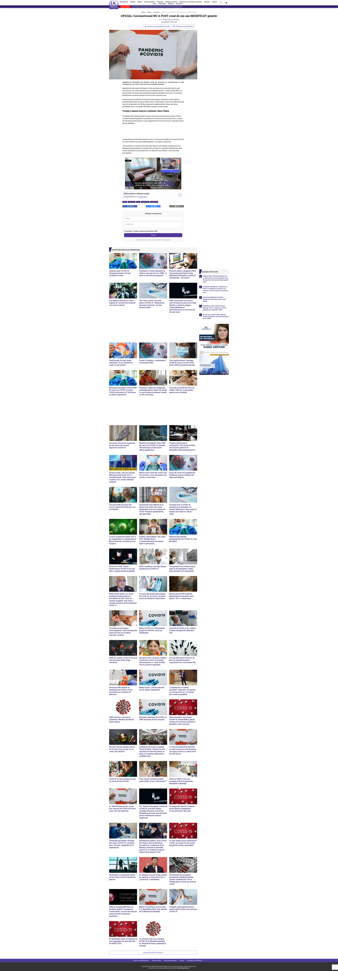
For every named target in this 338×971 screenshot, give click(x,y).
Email (178, 206)
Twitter (155, 206)
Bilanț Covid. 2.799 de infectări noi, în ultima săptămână (151, 688)
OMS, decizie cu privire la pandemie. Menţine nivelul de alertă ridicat (121, 719)
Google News (142, 196)
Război (139, 2)
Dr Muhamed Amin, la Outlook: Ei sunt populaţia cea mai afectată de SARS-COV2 (123, 941)
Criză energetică (149, 2)
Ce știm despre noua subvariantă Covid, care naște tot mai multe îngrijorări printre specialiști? (182, 842)
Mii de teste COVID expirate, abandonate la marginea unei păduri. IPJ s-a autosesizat (181, 596)
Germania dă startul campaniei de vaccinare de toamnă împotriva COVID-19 (122, 445)
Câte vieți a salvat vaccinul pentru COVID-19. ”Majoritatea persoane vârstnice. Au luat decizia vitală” (151, 303)
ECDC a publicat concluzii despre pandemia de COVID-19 (152, 567)
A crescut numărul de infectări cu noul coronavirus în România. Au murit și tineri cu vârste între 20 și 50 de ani (182, 750)
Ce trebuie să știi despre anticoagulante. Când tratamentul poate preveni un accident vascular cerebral (123, 631)
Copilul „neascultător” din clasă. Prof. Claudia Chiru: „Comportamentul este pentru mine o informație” (152, 540)
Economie (160, 2)
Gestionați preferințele (170, 960)
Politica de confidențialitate (141, 960)
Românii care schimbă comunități (190, 2)
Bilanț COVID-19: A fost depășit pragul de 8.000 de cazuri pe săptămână (152, 630)
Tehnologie (162, 3)
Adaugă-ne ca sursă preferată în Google (158, 26)
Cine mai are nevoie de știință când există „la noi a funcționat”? (153, 780)
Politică (132, 2)
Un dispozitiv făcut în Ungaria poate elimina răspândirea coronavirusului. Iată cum (181, 808)
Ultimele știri (123, 2)
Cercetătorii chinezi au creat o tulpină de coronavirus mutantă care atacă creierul (122, 302)
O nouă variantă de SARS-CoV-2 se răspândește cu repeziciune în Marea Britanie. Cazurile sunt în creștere (122, 540)
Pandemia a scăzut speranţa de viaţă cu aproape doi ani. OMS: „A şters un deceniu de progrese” (153, 273)
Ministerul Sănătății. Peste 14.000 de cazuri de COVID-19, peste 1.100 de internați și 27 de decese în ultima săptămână (123, 391)
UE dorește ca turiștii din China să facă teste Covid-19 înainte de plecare (122, 877)
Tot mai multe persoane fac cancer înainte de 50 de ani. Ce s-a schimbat (122, 507)
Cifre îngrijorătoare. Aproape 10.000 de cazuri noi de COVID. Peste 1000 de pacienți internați (182, 362)
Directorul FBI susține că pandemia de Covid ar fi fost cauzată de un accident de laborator (120, 690)
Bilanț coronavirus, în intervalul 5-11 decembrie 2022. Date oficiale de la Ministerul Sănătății (153, 909)
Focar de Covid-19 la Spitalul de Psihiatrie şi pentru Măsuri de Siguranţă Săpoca (182, 474)
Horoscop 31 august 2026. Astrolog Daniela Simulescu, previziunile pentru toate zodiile (216, 316)
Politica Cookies (156, 960)
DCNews (113, 5)
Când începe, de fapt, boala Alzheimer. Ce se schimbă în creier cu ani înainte (120, 362)
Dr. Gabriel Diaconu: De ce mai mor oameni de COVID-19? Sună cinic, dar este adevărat (122, 808)
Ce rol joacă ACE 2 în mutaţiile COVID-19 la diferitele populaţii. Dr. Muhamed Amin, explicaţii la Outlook (152, 942)
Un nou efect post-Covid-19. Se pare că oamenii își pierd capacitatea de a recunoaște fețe (182, 660)
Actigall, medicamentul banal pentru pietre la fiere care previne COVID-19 (183, 909)
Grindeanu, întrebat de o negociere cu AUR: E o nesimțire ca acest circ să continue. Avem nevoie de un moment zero (215, 289)
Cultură (214, 2)
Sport (155, 3)
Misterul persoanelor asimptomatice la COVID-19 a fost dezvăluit (183, 538)
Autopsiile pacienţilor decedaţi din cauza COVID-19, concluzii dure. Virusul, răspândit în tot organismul (121, 844)
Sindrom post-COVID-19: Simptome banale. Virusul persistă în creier (120, 273)
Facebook (131, 206)
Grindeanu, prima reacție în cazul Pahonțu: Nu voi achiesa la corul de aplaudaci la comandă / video (214, 308)
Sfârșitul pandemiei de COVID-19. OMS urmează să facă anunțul (153, 718)
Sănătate (207, 2)
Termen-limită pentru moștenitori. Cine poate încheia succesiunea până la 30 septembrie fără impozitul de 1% (182, 446)
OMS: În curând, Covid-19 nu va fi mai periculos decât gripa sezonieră (123, 660)
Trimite (153, 235)
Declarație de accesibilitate (194, 960)
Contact (181, 960)
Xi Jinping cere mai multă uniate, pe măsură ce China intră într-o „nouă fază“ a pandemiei (153, 877)
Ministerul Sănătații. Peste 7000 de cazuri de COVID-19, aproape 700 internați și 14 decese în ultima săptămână (152, 446)
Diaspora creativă (171, 2)
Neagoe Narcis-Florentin (171, 19)
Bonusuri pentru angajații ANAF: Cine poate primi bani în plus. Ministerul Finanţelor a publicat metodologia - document (182, 274)
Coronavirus (156, 12)
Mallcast (171, 3)
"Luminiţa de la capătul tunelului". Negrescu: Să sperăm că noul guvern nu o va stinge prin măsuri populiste (182, 690)
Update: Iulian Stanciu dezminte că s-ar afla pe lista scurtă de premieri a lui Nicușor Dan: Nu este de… (160, 6)
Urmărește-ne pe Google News (184, 26)
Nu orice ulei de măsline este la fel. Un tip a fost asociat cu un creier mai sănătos (122, 749)
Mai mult (180, 3)
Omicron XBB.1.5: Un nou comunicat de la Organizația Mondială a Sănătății (181, 781)
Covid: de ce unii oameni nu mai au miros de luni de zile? (122, 780)
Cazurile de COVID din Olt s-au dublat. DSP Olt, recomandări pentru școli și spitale (182, 390)
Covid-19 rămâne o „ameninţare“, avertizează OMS (152, 361)
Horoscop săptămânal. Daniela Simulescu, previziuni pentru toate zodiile (214, 299)
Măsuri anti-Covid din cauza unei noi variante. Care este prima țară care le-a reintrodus (153, 474)
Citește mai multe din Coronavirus (153, 952)
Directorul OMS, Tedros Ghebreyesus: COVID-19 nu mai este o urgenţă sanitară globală (122, 568)
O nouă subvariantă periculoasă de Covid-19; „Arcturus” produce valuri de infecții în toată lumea (152, 596)
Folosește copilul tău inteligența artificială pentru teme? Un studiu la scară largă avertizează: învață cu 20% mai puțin (153, 391)
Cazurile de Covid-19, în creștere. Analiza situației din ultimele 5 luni (182, 630)
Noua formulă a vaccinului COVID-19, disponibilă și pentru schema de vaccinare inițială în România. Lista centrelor (182, 720)
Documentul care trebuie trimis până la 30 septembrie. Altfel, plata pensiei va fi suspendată (182, 568)
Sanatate (149, 12)
